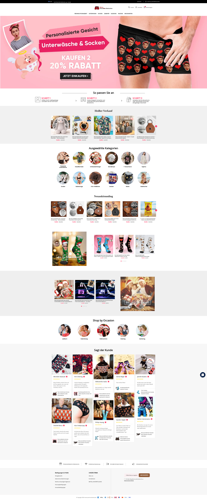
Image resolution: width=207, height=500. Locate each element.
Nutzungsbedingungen (60, 484)
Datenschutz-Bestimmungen (62, 479)
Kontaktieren (92, 479)
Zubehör (106, 13)
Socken (100, 13)
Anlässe (120, 13)
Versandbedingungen (60, 487)
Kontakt (139, 1)
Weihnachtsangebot (81, 13)
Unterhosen (92, 13)
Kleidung (113, 13)
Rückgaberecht (58, 476)
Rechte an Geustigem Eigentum (62, 481)
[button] (51, 129)
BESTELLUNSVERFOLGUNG (152, 1)
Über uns (91, 476)
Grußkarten (128, 13)
